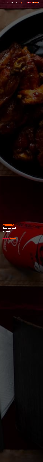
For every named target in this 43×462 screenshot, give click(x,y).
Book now (29, 2)
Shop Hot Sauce (35, 2)
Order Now (5, 238)
